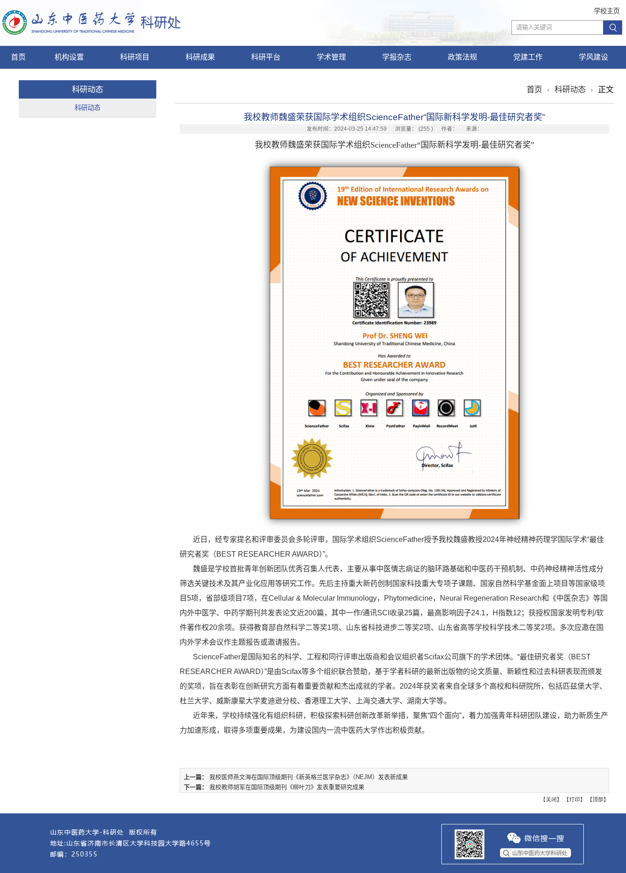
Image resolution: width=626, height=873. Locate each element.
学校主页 (607, 11)
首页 (534, 89)
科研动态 (87, 107)
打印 (574, 799)
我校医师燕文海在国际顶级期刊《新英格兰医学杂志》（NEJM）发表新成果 (308, 777)
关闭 (551, 799)
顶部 (598, 799)
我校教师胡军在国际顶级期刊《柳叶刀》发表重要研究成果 (286, 787)
